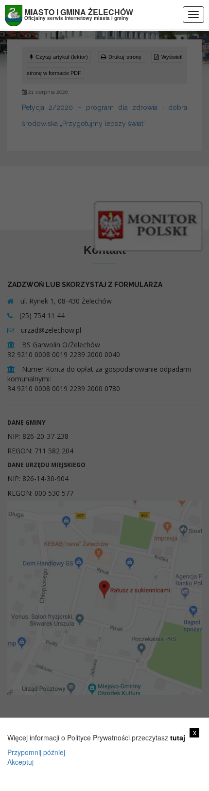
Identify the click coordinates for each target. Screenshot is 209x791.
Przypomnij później (36, 752)
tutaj (177, 737)
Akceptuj (20, 762)
